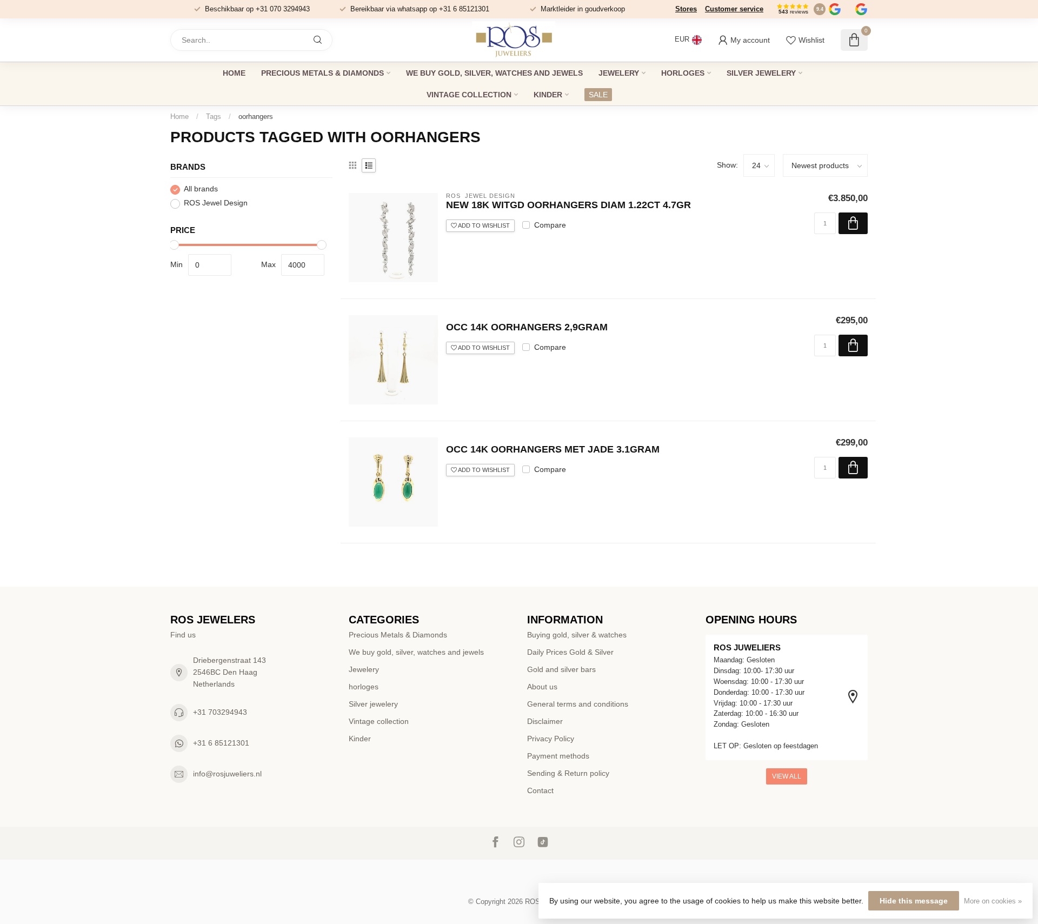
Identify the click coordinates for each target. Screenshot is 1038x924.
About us (542, 686)
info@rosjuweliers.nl (227, 773)
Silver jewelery (761, 73)
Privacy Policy (550, 738)
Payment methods (558, 756)
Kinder (548, 94)
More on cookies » (993, 901)
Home (234, 73)
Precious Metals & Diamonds (322, 73)
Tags (213, 116)
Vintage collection (469, 94)
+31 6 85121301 (221, 743)
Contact (540, 790)
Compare (550, 225)
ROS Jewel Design (216, 204)
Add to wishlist (483, 225)
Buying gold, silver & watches (577, 634)
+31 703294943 (220, 712)
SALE (598, 94)
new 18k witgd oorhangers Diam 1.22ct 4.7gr (568, 205)
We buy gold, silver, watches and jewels (494, 73)
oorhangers (255, 116)
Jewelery (618, 73)
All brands (201, 189)
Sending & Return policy (568, 773)
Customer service (734, 9)
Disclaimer (545, 721)
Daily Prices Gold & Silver (570, 652)
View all (786, 776)
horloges (682, 73)
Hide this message (914, 900)
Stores (686, 9)
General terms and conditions (577, 704)
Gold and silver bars (561, 669)
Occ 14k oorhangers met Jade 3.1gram (553, 449)
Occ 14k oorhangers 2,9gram (527, 327)
